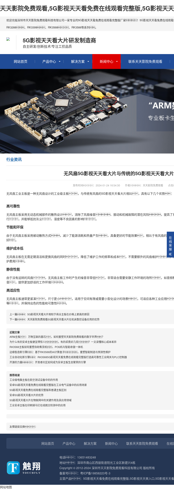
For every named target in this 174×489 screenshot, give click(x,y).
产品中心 (49, 61)
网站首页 (20, 61)
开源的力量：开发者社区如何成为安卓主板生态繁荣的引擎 (48, 362)
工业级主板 (61, 193)
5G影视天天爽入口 (142, 478)
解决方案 (78, 61)
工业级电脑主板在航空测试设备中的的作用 (34, 379)
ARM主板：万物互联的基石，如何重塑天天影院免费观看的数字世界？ (57, 336)
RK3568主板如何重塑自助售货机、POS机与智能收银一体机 (46, 347)
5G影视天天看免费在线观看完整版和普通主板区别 (38, 390)
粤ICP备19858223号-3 (95, 473)
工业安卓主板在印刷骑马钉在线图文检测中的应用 (38, 405)
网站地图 (6, 487)
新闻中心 (106, 61)
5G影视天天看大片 (113, 193)
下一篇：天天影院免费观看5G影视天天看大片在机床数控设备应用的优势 (55, 319)
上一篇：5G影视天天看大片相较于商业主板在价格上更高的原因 (49, 314)
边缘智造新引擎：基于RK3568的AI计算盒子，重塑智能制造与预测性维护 (60, 352)
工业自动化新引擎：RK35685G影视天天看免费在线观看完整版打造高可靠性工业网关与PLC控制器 (68, 357)
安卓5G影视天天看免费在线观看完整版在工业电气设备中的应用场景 (48, 385)
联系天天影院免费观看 (145, 61)
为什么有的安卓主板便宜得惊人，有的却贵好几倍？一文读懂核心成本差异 (63, 342)
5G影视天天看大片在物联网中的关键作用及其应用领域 (41, 400)
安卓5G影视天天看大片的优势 (27, 395)
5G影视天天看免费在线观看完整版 (106, 478)
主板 (24, 193)
